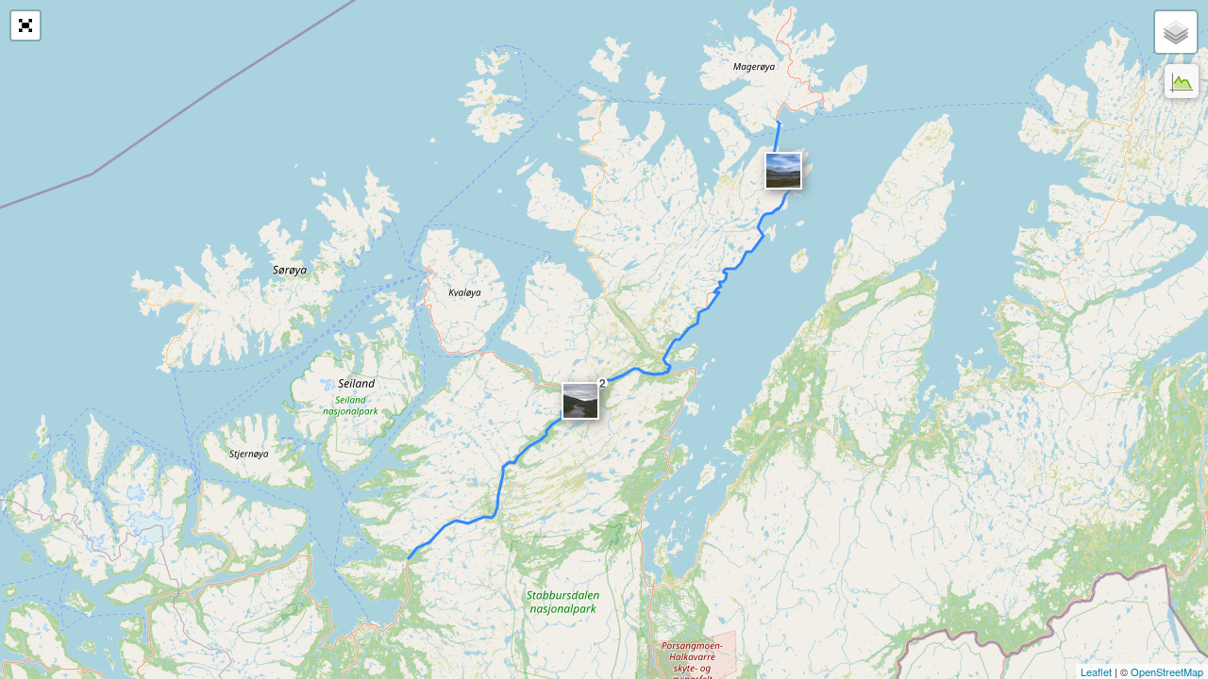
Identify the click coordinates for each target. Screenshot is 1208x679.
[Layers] (1176, 32)
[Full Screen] (25, 25)
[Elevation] (1182, 81)
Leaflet (1096, 671)
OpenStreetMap (1167, 671)
